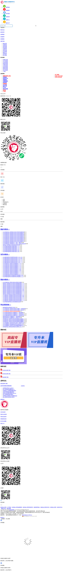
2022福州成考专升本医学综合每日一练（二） (13, 261)
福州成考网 (11, 509)
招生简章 (5, 47)
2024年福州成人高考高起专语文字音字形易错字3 (13, 238)
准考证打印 (5, 78)
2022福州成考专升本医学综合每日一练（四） (13, 258)
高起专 (2, 229)
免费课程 (2, 38)
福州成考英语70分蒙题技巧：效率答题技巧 (12, 316)
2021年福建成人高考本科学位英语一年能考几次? (13, 322)
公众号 (4, 87)
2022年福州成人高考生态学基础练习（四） (12, 270)
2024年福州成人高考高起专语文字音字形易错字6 (13, 234)
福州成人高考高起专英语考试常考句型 (11, 245)
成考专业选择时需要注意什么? (9, 393)
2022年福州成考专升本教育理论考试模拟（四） (13, 275)
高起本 (2, 279)
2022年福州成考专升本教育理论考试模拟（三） (13, 276)
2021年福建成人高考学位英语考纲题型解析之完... (13, 325)
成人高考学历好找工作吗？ (9, 397)
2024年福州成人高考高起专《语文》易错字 (12, 242)
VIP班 (4, 91)
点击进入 (23, 385)
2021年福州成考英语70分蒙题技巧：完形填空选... (13, 315)
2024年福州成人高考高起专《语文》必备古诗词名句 (14, 243)
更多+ (4, 71)
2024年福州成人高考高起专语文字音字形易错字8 (13, 232)
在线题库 (2, 36)
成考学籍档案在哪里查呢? (6, 385)
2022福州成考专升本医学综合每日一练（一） (13, 262)
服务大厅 (5, 52)
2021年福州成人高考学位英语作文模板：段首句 (13, 309)
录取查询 (5, 82)
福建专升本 (3, 508)
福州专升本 (59, 507)
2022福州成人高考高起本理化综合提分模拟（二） (14, 299)
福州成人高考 (3, 507)
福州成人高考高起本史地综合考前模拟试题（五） (14, 288)
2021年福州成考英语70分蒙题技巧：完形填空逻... (13, 313)
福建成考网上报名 (7, 75)
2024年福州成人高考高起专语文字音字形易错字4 (13, 237)
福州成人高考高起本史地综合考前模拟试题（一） (14, 293)
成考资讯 (5, 44)
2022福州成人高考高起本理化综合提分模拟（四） (14, 296)
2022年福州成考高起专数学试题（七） (11, 247)
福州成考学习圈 (3, 383)
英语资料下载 (5, 377)
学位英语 (3, 304)
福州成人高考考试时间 (28, 507)
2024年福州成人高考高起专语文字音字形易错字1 (13, 241)
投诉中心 (2, 517)
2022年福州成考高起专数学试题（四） (11, 251)
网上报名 (5, 55)
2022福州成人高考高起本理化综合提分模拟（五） (14, 295)
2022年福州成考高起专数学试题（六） (11, 248)
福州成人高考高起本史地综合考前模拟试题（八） (14, 284)
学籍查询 (5, 83)
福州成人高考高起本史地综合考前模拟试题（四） (14, 290)
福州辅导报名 (37, 507)
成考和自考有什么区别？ (8, 388)
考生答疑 (5, 84)
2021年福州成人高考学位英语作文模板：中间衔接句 (14, 308)
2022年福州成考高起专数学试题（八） (11, 246)
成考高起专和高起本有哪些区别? (10, 395)
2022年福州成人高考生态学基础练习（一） (12, 274)
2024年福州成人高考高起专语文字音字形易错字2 (13, 239)
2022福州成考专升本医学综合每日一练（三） (13, 259)
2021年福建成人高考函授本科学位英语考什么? (13, 324)
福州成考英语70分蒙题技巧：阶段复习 (11, 317)
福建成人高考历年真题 (59, 75)
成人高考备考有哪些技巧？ (9, 389)
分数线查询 (5, 81)
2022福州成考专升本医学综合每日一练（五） (13, 257)
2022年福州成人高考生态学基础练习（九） (12, 263)
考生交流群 (5, 88)
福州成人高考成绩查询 (17, 507)
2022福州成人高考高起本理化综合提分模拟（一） (14, 300)
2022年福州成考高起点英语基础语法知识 (12, 301)
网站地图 (9, 508)
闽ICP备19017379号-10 (27, 514)
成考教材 (2, 34)
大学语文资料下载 (6, 370)
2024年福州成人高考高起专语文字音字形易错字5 (13, 235)
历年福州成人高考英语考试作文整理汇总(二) (12, 326)
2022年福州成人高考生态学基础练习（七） (12, 266)
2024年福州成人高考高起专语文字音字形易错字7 (13, 233)
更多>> (7, 229)
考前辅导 (5, 53)
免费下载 (2, 41)
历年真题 (5, 51)
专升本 (2, 254)
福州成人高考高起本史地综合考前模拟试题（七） (14, 286)
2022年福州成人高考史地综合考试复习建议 (12, 282)
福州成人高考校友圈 (58, 77)
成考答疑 (5, 46)
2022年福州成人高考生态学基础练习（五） (12, 268)
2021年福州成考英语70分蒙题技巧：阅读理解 (13, 312)
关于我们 (9, 507)
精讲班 (4, 90)
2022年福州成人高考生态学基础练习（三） (12, 271)
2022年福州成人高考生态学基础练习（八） (12, 264)
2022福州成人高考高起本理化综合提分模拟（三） (14, 297)
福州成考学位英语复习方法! (9, 307)
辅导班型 (2, 32)
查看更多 (2, 399)
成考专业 (5, 49)
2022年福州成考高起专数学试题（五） (11, 250)
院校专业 (2, 29)
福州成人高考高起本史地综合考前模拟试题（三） (14, 291)
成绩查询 (5, 79)
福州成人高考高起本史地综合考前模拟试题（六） (14, 287)
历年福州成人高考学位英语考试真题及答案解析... (13, 319)
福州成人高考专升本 (45, 507)
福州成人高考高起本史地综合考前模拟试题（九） (14, 283)
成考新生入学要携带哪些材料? (9, 390)
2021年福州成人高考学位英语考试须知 (11, 311)
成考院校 (5, 48)
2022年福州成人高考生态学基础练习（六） (12, 267)
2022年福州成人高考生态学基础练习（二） (12, 272)
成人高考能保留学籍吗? (8, 394)
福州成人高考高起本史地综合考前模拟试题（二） (14, 292)
